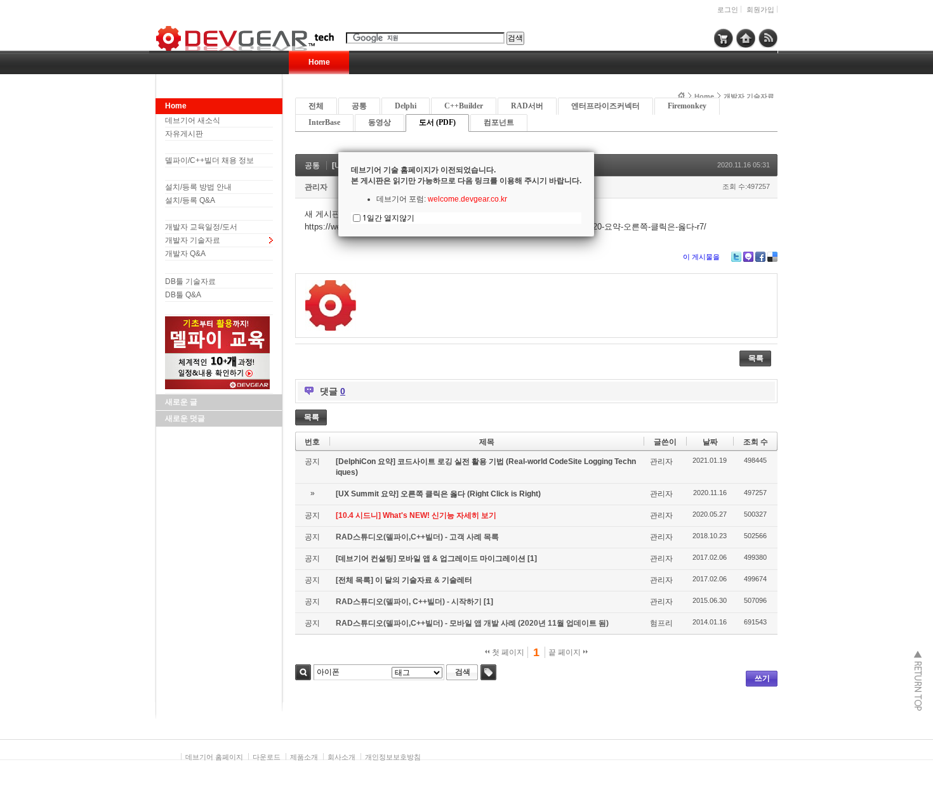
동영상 (379, 122)
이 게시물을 (701, 257)
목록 (756, 358)
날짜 (710, 441)
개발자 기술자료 (192, 240)
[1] (532, 558)
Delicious (772, 257)
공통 (359, 105)
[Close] (594, 152)
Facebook (760, 257)
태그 (488, 672)
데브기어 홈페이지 (214, 757)
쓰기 (762, 678)
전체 (316, 105)
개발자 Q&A (185, 253)
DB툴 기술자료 (190, 281)
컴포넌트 (499, 122)
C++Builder (463, 105)
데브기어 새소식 (192, 120)
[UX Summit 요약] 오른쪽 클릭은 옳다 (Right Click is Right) (438, 493)
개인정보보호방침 (393, 757)
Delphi (405, 105)
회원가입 (760, 9)
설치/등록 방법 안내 (198, 187)
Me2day (748, 257)
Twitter (736, 257)
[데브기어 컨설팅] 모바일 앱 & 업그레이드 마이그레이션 (431, 558)
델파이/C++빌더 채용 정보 (209, 160)
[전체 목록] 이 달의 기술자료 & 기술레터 (404, 580)
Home (319, 62)
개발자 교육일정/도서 (201, 227)
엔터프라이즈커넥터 (605, 105)
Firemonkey (687, 105)
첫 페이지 (507, 652)
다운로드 (267, 757)
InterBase (324, 122)
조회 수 (755, 441)
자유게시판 (184, 133)
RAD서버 (527, 105)
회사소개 (341, 757)
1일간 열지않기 (388, 217)
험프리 (661, 623)
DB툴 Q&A (183, 294)
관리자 (316, 187)
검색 (303, 672)
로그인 (727, 9)
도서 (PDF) (437, 122)
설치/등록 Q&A (190, 200)
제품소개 (304, 757)
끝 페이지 (565, 652)
